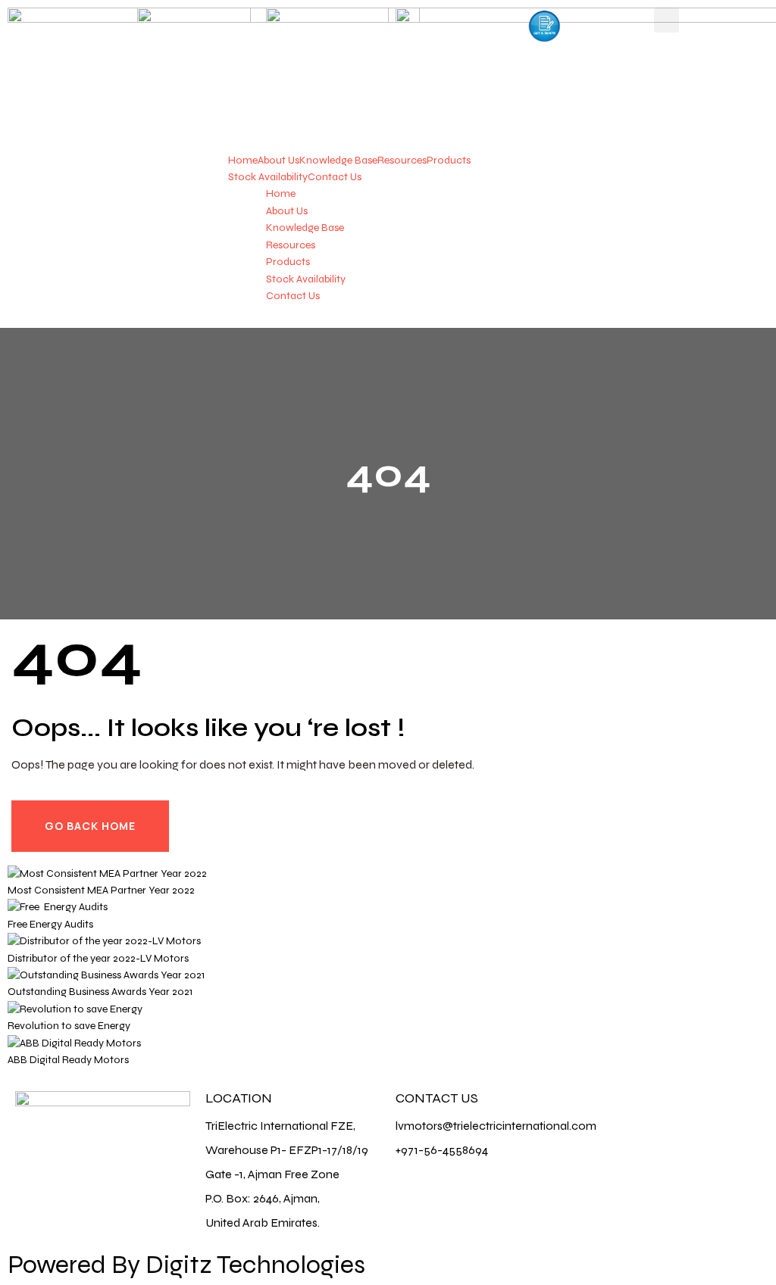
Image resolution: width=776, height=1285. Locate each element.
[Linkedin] (685, 1110)
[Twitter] (645, 1110)
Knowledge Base (338, 160)
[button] (666, 20)
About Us (278, 160)
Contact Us (334, 176)
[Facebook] (605, 1110)
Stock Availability (268, 176)
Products (449, 160)
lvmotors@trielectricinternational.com (496, 1125)
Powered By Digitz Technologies (186, 1264)
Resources (402, 160)
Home (243, 160)
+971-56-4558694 (442, 1150)
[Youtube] (725, 1110)
